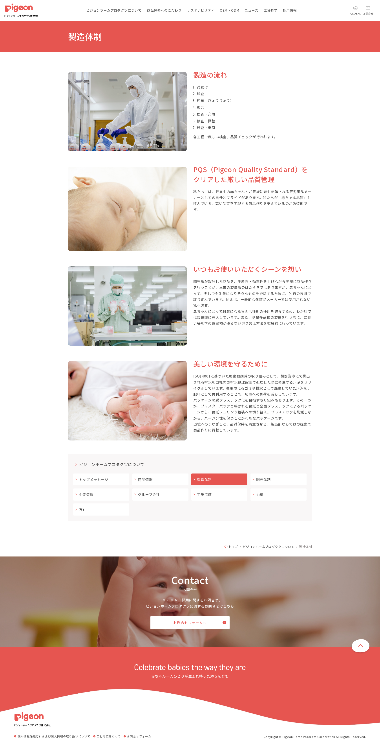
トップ (233, 546)
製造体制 (204, 479)
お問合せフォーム (139, 736)
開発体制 (263, 479)
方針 (82, 509)
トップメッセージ (93, 479)
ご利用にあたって (109, 736)
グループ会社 (149, 494)
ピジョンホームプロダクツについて (111, 464)
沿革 (260, 494)
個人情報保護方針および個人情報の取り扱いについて (54, 736)
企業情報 (86, 494)
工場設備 (204, 494)
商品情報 (145, 479)
